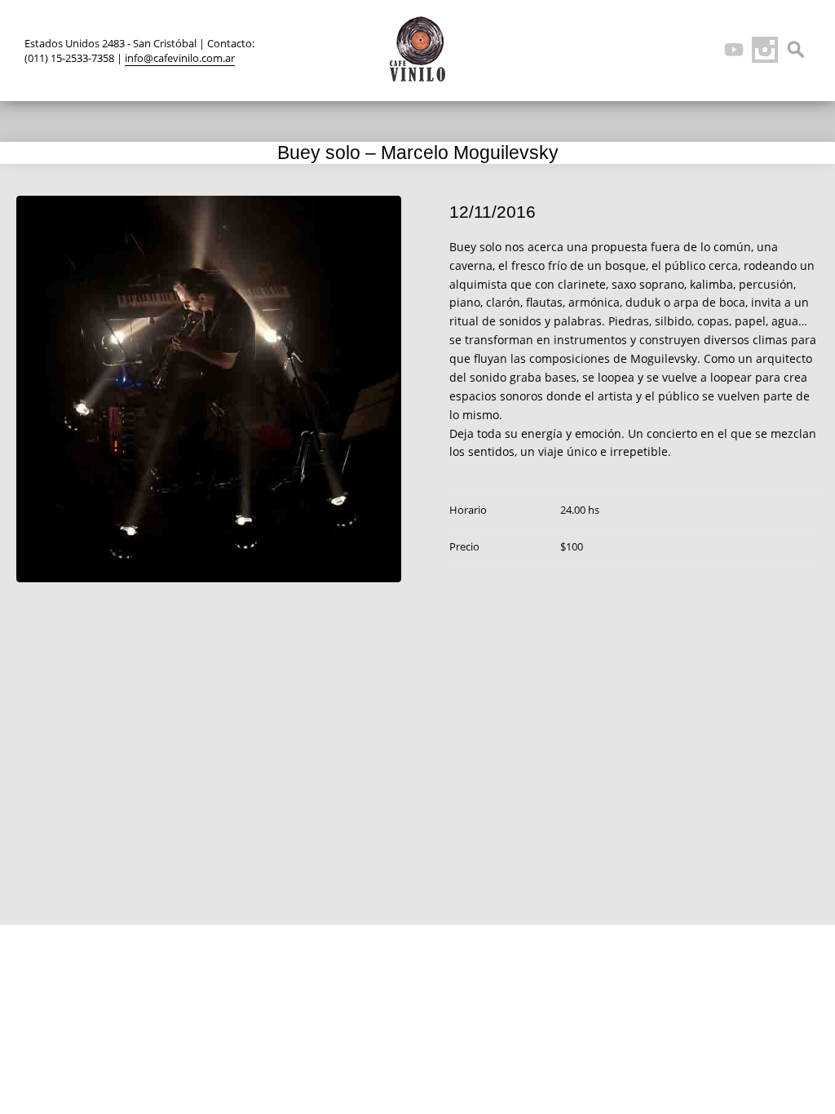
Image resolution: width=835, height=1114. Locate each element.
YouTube (734, 49)
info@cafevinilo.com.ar (180, 58)
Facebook (672, 49)
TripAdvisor (703, 49)
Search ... (796, 49)
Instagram (765, 49)
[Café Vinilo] (417, 49)
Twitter (641, 49)
